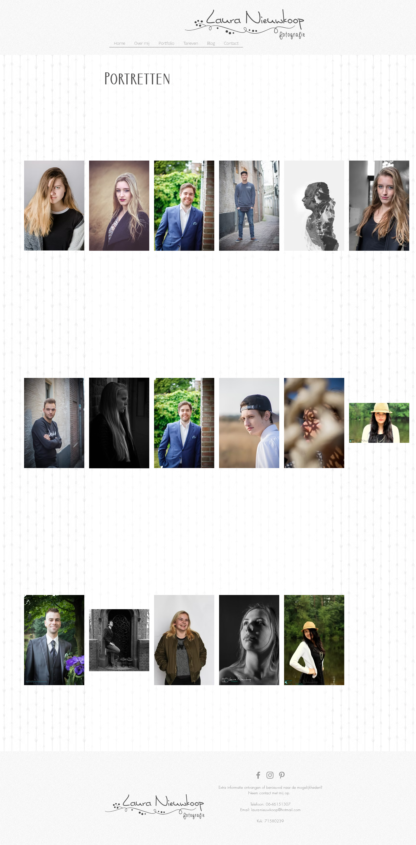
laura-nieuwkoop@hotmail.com (276, 809)
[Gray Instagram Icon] (270, 775)
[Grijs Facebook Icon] (258, 775)
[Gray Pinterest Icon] (281, 775)
